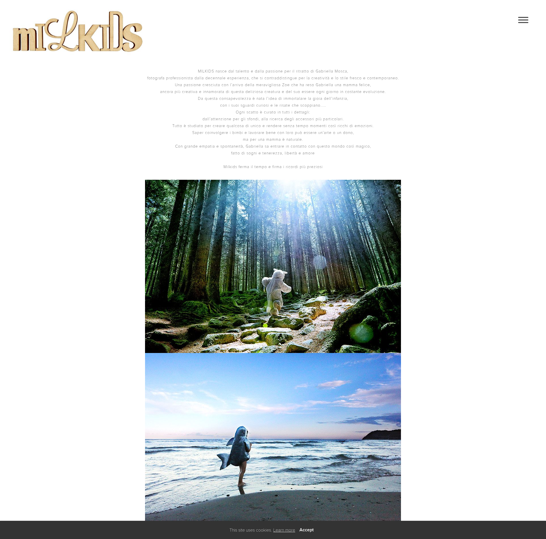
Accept (306, 529)
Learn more (284, 530)
